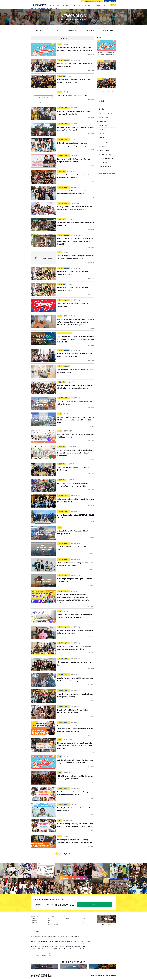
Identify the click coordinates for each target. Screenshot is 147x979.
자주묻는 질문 (96, 5)
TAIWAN (102, 966)
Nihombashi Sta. (70, 943)
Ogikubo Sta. (41, 946)
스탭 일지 (101, 133)
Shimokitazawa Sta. (69, 946)
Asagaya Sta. (39, 941)
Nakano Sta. (57, 943)
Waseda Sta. (72, 948)
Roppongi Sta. (48, 946)
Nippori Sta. (63, 943)
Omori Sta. (89, 943)
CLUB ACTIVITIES (104, 162)
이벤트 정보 (90, 30)
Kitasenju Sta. (33, 943)
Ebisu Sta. (51, 941)
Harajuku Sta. (57, 941)
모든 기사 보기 (39, 30)
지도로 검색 (50, 920)
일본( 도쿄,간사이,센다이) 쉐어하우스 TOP (43, 8)
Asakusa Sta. (45, 941)
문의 (105, 5)
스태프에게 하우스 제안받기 (53, 924)
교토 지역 (32, 955)
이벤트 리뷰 (102, 146)
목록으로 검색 (50, 922)
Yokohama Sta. (79, 948)
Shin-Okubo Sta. (34, 948)
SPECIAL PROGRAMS (108, 30)
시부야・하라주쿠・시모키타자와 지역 (57, 936)
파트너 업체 (82, 922)
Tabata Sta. (56, 948)
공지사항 (101, 109)
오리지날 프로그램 (35, 922)
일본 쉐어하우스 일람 (35, 931)
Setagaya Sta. (41, 948)
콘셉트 (33, 918)
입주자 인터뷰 (103, 129)
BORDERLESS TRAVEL (105, 154)
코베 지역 (44, 955)
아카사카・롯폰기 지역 (35, 936)
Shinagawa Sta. (78, 946)
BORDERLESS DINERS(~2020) (107, 173)
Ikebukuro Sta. (77, 941)
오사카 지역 (38, 955)
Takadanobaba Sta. (48, 948)
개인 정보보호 (82, 918)
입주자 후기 (77, 5)
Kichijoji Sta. (39, 943)
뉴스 (56, 30)
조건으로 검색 (50, 918)
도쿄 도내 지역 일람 (34, 934)
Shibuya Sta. (62, 946)
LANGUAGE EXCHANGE (106, 158)
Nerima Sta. (77, 943)
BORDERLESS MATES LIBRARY (105, 168)
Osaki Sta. (83, 943)
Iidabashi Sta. (70, 941)
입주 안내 (113, 5)
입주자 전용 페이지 (83, 924)
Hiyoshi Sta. (63, 941)
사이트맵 (81, 920)
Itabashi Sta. (83, 941)
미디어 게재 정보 (103, 117)
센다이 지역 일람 (52, 953)
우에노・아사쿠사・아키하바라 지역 (52, 938)
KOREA (44, 966)
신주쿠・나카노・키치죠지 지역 (37, 938)
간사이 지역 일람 (34, 953)
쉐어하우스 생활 (103, 125)
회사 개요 (81, 916)
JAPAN (73, 966)
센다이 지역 (51, 955)
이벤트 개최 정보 (103, 142)
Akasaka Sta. (33, 941)
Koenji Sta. (46, 943)
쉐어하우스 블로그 (73, 30)
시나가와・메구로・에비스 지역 (72, 936)
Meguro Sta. (51, 943)
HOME (32, 8)
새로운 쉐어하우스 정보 (105, 113)
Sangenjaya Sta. (55, 946)
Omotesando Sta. (34, 946)
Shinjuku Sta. (84, 946)
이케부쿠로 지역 (44, 936)
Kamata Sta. (89, 941)
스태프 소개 (34, 920)
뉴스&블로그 (87, 5)
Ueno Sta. (66, 948)
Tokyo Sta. (61, 948)
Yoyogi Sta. (85, 948)
